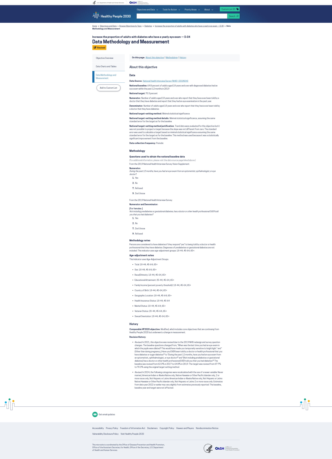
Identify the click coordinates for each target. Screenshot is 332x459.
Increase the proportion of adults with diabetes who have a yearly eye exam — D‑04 (189, 26)
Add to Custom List (108, 88)
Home (94, 26)
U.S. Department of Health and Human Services (110, 2)
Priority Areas (191, 10)
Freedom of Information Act (132, 428)
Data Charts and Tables (106, 67)
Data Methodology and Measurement (106, 76)
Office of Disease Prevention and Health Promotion (139, 2)
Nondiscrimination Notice (207, 428)
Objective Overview (104, 58)
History (183, 58)
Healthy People (111, 15)
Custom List (228, 9)
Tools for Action (170, 10)
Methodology (172, 58)
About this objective (155, 58)
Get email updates (107, 415)
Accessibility (98, 428)
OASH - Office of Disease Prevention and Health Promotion (227, 448)
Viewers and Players (185, 428)
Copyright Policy (167, 428)
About (207, 10)
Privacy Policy (112, 428)
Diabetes (148, 26)
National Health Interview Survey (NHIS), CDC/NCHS (165, 81)
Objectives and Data (146, 10)
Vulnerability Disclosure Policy (105, 434)
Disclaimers (152, 428)
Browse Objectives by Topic (130, 26)
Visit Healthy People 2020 (132, 434)
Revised (101, 48)
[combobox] (182, 16)
